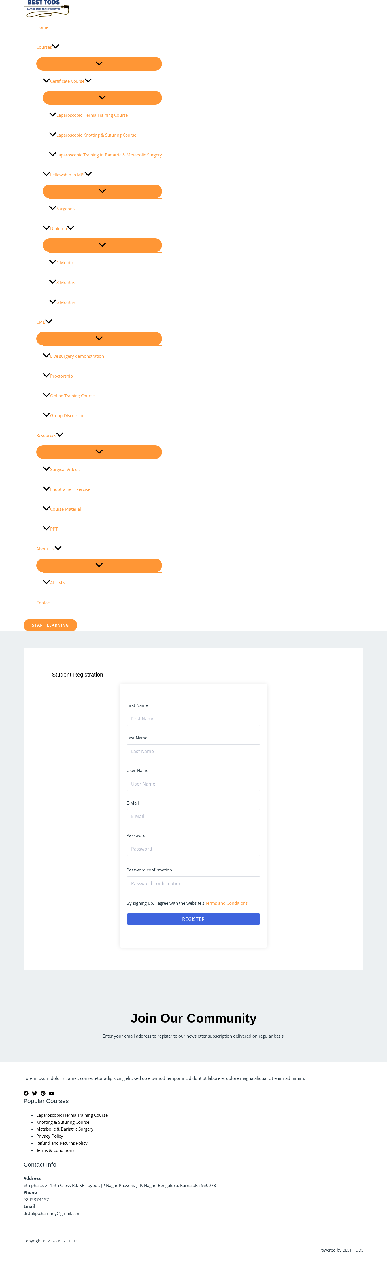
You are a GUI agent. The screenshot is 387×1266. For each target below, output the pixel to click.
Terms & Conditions (55, 1150)
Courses (44, 47)
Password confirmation (149, 870)
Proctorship (61, 376)
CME (40, 322)
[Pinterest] (43, 1094)
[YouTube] (51, 1094)
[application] (55, 47)
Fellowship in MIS (67, 174)
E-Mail (133, 803)
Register (193, 919)
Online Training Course (72, 395)
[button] (50, 625)
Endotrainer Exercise (70, 489)
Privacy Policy (49, 1136)
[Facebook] (26, 1094)
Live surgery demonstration (77, 356)
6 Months (65, 302)
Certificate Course (67, 81)
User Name (137, 770)
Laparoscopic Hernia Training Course (92, 115)
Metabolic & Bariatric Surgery (64, 1129)
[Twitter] (34, 1094)
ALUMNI (58, 583)
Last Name (137, 738)
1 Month (64, 262)
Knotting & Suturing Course (62, 1122)
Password (136, 835)
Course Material (65, 509)
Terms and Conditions (226, 903)
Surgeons (65, 208)
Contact (43, 602)
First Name (137, 705)
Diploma (58, 228)
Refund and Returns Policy (62, 1143)
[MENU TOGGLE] (99, 64)
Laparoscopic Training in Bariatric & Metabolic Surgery (109, 155)
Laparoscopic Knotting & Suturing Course (96, 135)
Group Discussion (67, 415)
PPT (54, 529)
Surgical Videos (65, 469)
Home (42, 27)
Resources (46, 435)
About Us (45, 549)
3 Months (65, 282)
